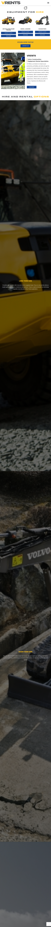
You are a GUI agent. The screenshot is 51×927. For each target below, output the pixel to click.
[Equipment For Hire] (8, 20)
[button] (48, 2)
